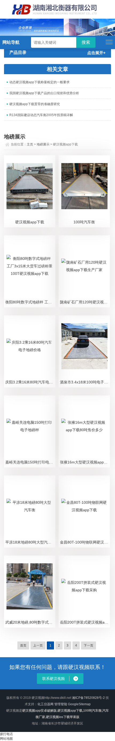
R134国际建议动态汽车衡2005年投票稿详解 (41, 115)
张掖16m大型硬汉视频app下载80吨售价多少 (85, 462)
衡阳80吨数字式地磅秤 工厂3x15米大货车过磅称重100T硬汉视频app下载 (30, 302)
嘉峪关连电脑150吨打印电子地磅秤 (30, 462)
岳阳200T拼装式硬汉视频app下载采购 (85, 622)
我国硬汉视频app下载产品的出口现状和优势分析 (44, 93)
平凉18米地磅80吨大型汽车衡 (30, 542)
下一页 (88, 645)
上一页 (38, 645)
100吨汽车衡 (84, 222)
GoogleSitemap (79, 704)
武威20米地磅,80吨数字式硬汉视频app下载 (30, 622)
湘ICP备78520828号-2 (88, 698)
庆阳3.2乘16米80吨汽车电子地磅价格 (30, 382)
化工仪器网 (45, 704)
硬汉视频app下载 (29, 222)
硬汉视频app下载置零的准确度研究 (34, 104)
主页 (30, 144)
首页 (23, 645)
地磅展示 (43, 144)
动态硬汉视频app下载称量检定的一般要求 (39, 82)
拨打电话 (6, 734)
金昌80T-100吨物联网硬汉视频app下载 (85, 542)
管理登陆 (60, 704)
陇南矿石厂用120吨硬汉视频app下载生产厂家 (85, 302)
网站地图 (6, 738)
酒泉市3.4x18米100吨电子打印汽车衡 (85, 382)
